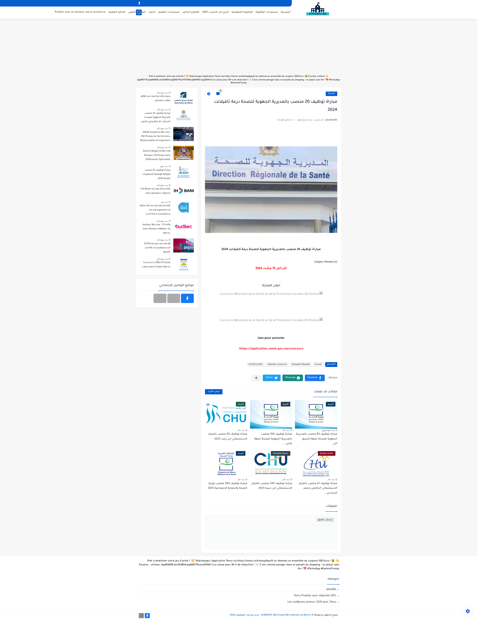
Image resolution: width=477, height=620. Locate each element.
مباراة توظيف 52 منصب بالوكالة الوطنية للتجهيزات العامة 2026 (156, 174)
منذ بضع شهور (328, 430)
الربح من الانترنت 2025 (215, 12)
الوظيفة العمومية (242, 12)
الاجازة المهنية (116, 12)
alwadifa (331, 589)
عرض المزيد (214, 391)
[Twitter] (160, 298)
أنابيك (152, 12)
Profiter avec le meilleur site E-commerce (80, 12)
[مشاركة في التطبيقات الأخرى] (256, 378)
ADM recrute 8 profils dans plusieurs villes (155, 98)
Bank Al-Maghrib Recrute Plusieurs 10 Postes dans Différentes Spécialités (156, 155)
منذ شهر (164, 166)
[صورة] (183, 98)
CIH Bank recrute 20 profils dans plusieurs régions (155, 191)
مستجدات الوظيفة (267, 12)
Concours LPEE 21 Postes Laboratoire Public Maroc (156, 264)
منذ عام (285, 430)
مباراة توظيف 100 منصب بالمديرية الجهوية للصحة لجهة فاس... (273, 439)
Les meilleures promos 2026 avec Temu (312, 601)
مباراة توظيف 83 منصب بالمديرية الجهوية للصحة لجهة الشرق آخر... (316, 439)
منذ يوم (164, 202)
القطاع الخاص (190, 12)
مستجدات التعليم (168, 12)
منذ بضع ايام (162, 92)
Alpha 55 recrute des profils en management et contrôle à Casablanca (155, 210)
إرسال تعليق (325, 519)
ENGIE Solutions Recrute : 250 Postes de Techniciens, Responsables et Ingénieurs (155, 136)
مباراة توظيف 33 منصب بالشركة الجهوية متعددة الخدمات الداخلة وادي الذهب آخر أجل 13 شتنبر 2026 (155, 118)
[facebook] (139, 3)
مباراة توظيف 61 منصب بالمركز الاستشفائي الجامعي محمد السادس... (318, 488)
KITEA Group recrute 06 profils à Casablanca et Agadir (157, 248)
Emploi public (256, 364)
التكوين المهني (137, 12)
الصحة (331, 93)
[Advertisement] (238, 48)
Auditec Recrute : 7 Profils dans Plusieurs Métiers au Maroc (156, 229)
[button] (315, 378)
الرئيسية (286, 12)
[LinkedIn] (173, 298)
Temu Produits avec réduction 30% (315, 595)
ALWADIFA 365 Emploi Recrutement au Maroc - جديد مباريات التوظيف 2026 (270, 615)
